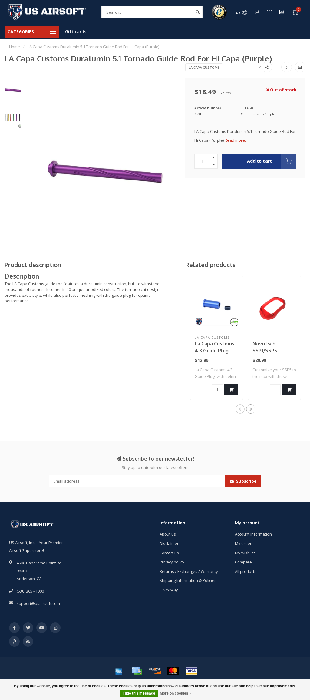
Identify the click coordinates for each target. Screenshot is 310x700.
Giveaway (169, 590)
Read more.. (236, 140)
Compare (243, 562)
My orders (244, 543)
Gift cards (75, 32)
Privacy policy (172, 562)
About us (168, 534)
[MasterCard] (173, 670)
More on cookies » (175, 693)
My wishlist (245, 553)
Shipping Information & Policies (188, 580)
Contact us (169, 553)
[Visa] (191, 670)
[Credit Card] (136, 670)
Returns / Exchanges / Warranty (189, 571)
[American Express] (118, 670)
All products (245, 571)
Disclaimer (169, 543)
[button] (240, 409)
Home (14, 46)
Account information (253, 534)
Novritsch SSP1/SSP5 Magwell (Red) (269, 351)
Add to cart (259, 161)
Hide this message (139, 693)
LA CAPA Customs (204, 67)
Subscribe (245, 481)
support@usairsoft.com (38, 603)
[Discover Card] (155, 670)
